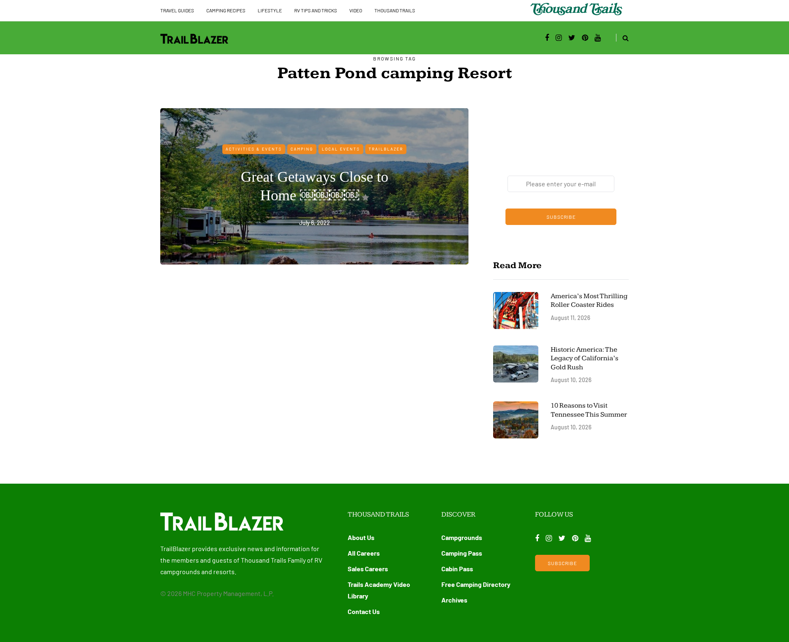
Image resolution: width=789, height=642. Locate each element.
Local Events (341, 148)
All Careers (364, 553)
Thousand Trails (394, 10)
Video (355, 10)
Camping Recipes (225, 10)
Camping (302, 148)
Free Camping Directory (475, 584)
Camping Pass (461, 553)
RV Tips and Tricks (315, 10)
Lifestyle (270, 10)
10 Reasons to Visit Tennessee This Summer (589, 409)
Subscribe (561, 217)
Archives (454, 600)
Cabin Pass (457, 568)
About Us (361, 537)
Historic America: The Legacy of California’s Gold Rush (584, 358)
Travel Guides (177, 10)
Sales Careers (368, 568)
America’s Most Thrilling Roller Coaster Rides (589, 300)
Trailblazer (386, 148)
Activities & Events (254, 148)
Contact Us (364, 611)
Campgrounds (461, 537)
